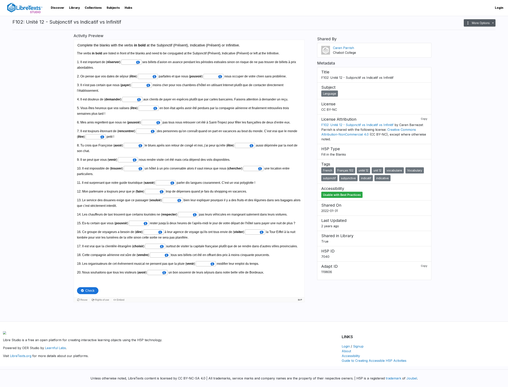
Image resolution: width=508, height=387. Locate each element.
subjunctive (348, 178)
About (346, 351)
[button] (479, 23)
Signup (358, 346)
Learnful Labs (55, 348)
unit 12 (377, 170)
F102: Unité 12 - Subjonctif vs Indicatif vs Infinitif (357, 125)
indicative (382, 178)
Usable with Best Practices (342, 194)
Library (74, 7)
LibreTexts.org (20, 356)
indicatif (366, 178)
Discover (57, 7)
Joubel (411, 378)
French (327, 170)
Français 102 (345, 170)
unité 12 (363, 170)
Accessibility (351, 356)
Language (329, 93)
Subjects (113, 7)
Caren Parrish (343, 48)
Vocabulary (414, 170)
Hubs (128, 7)
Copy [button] (424, 118)
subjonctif (329, 178)
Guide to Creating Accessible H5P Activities (374, 361)
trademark (393, 378)
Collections (93, 7)
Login (499, 7)
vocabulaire (394, 170)
